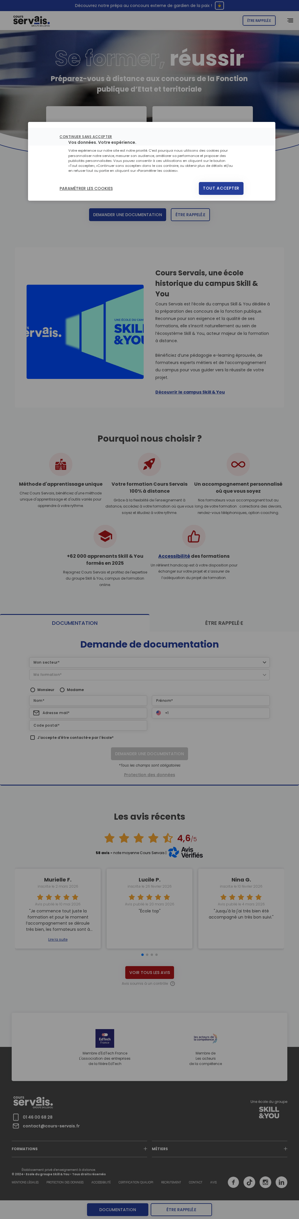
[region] (151, 161)
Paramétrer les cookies (86, 188)
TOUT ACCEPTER (221, 188)
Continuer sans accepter (86, 136)
